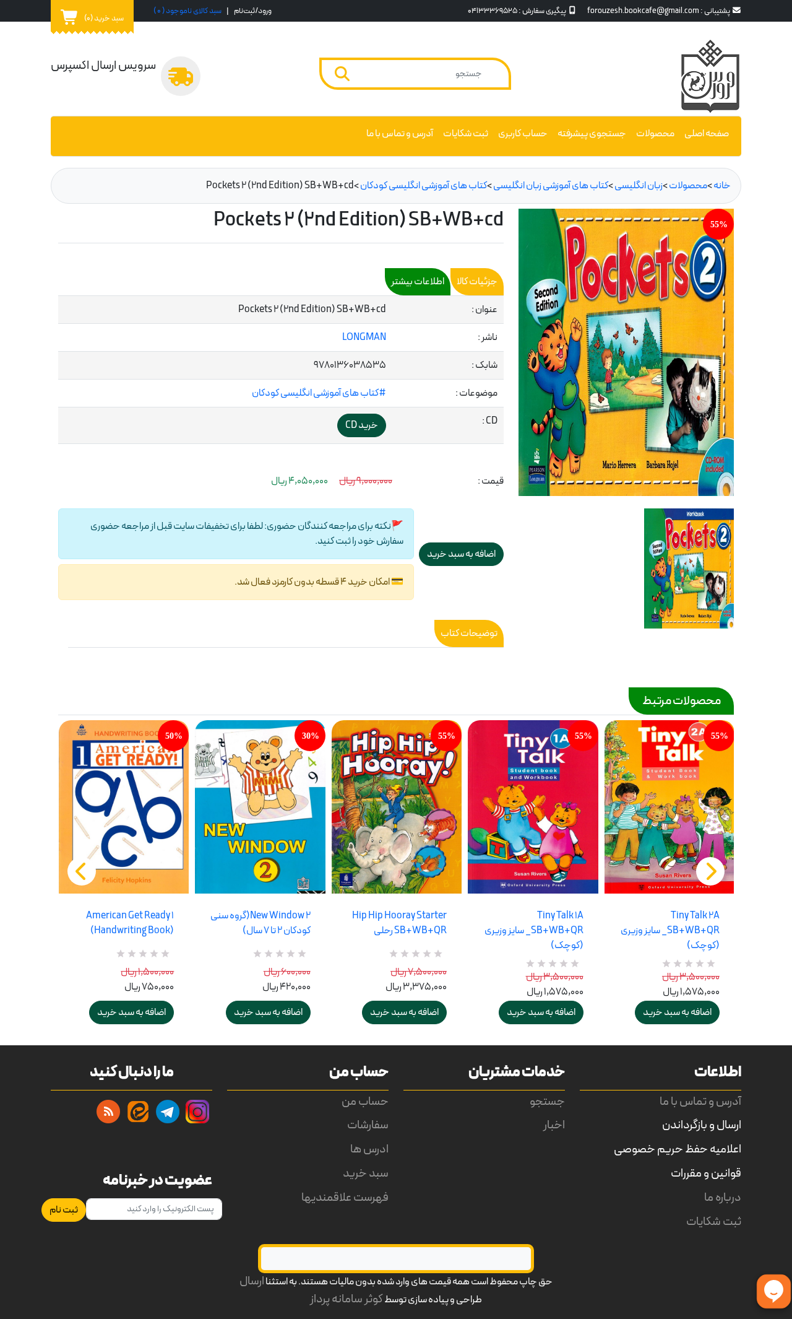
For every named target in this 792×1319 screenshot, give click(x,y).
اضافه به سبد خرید (131, 1012)
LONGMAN (364, 337)
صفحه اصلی (706, 133)
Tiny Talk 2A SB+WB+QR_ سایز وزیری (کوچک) (670, 930)
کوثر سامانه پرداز (346, 1299)
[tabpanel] (281, 370)
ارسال (251, 1282)
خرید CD (361, 425)
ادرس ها (369, 1150)
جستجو (547, 1102)
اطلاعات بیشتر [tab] (417, 281)
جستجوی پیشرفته (591, 133)
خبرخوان (108, 1111)
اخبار (554, 1125)
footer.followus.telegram (167, 1111)
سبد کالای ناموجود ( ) (187, 11)
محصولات (655, 133)
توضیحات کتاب (469, 633)
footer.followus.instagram (197, 1111)
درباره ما (722, 1198)
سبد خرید (366, 1174)
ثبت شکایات (465, 133)
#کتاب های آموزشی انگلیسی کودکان (319, 393)
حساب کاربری (523, 133)
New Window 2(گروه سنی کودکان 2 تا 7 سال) (260, 923)
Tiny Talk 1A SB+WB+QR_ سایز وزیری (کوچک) (533, 930)
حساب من (365, 1102)
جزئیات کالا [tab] (477, 281)
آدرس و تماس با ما (399, 133)
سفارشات (368, 1125)
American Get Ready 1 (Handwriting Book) (130, 923)
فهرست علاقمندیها (345, 1198)
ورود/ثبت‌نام (253, 11)
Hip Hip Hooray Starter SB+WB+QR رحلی (399, 923)
